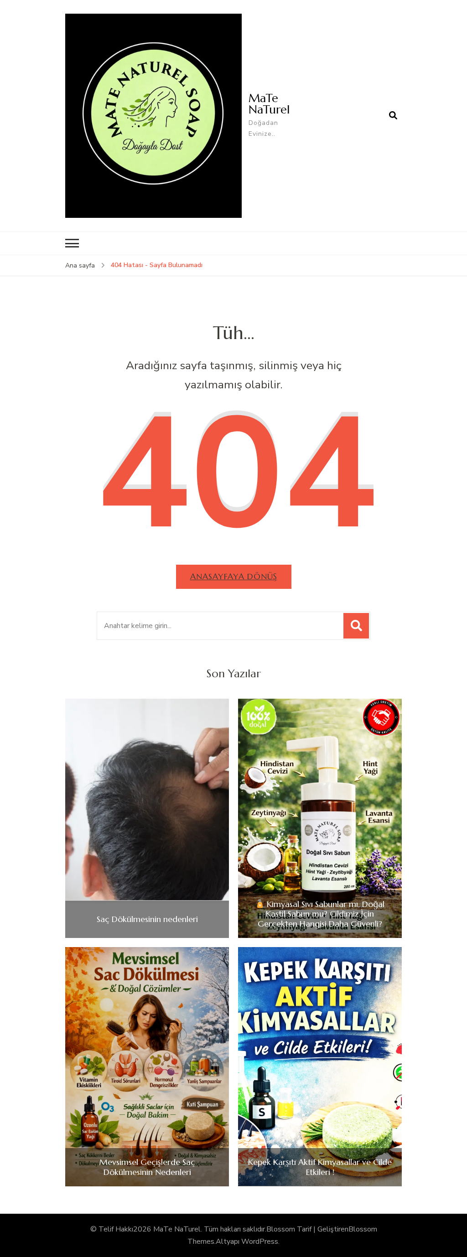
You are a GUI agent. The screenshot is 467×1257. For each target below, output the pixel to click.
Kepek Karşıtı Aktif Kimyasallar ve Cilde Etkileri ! (320, 1167)
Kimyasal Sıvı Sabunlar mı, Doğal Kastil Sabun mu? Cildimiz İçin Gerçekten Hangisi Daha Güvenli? (321, 914)
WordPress (259, 1241)
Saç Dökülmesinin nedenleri (147, 919)
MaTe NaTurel (269, 104)
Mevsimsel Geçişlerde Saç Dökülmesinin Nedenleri (147, 1167)
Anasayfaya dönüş (233, 576)
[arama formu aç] (393, 115)
